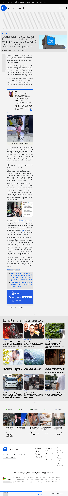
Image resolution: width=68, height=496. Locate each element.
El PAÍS (18, 477)
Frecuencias (43, 2)
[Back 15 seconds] (36, 494)
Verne (49, 479)
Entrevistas (35, 2)
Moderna (24, 483)
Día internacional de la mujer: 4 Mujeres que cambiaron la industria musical (21, 284)
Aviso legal (16, 472)
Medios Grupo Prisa (7, 482)
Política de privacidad (25, 472)
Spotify (59, 460)
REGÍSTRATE (61, 2)
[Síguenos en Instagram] (45, 8)
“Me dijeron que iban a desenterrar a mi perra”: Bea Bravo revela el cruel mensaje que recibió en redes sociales (58, 431)
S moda (42, 483)
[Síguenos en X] (49, 8)
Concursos (27, 2)
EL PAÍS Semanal (45, 479)
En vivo (4, 2)
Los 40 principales (25, 477)
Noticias (22, 2)
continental (42, 479)
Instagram (60, 450)
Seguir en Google (27, 297)
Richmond (18, 483)
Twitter (59, 455)
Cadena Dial (53, 479)
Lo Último (16, 2)
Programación (10, 2)
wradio (31, 479)
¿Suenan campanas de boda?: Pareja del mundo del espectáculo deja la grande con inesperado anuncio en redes (34, 431)
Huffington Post (20, 479)
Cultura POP (49, 453)
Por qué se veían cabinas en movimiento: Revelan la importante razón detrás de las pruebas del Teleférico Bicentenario (9, 432)
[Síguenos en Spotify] (53, 8)
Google (59, 448)
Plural (30, 483)
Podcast (47, 456)
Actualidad (10, 269)
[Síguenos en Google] (43, 8)
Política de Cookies (35, 472)
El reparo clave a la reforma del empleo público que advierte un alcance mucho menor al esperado (46, 430)
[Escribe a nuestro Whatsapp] (58, 8)
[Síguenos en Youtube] (51, 8)
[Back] (33, 494)
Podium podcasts (18, 481)
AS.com (49, 477)
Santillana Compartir (38, 477)
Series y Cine (39, 454)
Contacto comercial (9, 457)
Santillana (31, 477)
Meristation (54, 483)
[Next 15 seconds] (43, 494)
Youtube (59, 458)
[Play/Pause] (40, 494)
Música (37, 451)
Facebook (60, 453)
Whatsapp (60, 465)
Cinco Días (37, 479)
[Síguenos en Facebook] (47, 8)
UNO (28, 479)
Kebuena (58, 479)
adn (53, 477)
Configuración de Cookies (47, 472)
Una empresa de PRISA (7, 479)
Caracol (58, 477)
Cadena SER (45, 477)
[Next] (47, 494)
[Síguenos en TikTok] (55, 8)
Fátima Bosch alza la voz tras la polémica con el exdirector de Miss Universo (21, 430)
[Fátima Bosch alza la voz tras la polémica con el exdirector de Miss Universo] (21, 419)
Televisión (17, 269)
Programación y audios (57, 493)
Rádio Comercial (60, 483)
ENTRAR (54, 2)
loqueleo (48, 483)
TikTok (59, 463)
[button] (21, 491)
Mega (22, 231)
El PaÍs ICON (36, 483)
